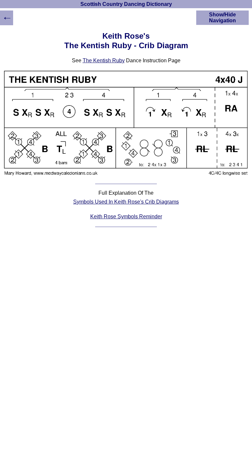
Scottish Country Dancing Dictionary (126, 4)
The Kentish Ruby (104, 60)
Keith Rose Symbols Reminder (126, 216)
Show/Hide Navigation (222, 17)
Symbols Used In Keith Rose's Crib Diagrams (126, 202)
